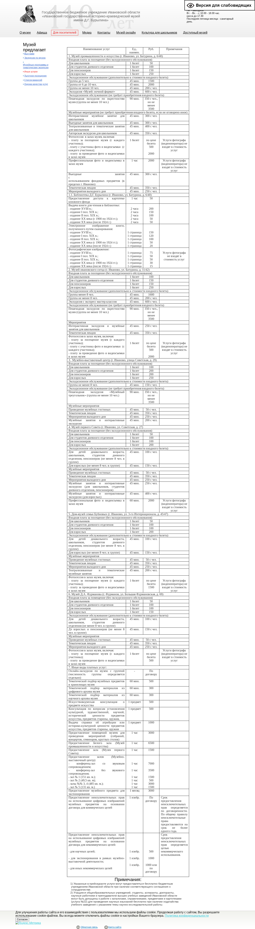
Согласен (22, 919)
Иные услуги (31, 71)
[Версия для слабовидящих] (219, 1)
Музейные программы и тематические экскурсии (36, 66)
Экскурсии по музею (35, 58)
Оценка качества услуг (36, 84)
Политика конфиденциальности (187, 915)
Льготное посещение (35, 75)
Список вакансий (33, 80)
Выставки (29, 53)
